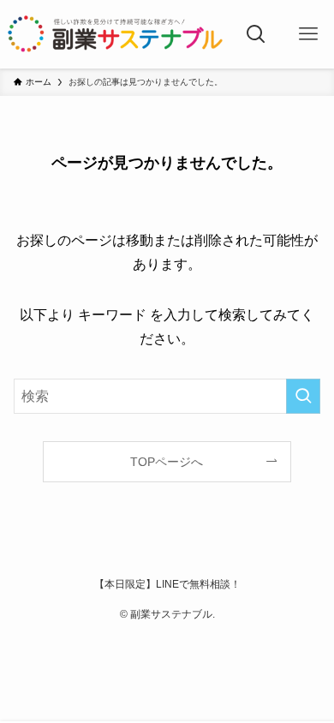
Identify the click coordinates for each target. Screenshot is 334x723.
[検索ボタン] (256, 34)
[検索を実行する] (303, 396)
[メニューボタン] (308, 34)
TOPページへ (166, 462)
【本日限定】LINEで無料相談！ (167, 583)
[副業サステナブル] (115, 34)
